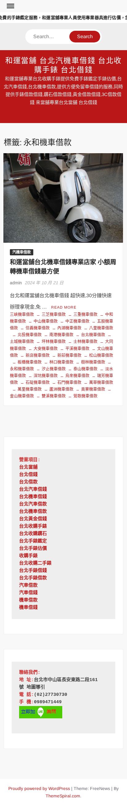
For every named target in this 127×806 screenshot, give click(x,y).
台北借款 (28, 482)
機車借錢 (28, 607)
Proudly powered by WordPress (39, 788)
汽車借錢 (28, 593)
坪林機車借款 (54, 341)
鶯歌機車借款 (85, 395)
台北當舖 (28, 467)
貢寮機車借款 (93, 389)
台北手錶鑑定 (33, 541)
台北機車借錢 (33, 497)
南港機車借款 (61, 334)
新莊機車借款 (69, 355)
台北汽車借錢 (33, 489)
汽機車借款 (21, 252)
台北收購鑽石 (33, 534)
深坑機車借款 (46, 375)
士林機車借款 (85, 341)
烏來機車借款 (77, 375)
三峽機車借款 (22, 314)
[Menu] (10, 6)
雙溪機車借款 (54, 395)
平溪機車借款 (77, 348)
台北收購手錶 (33, 526)
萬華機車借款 (101, 382)
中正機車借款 (77, 321)
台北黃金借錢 (33, 519)
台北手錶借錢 (33, 570)
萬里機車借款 (30, 389)
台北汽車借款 (33, 504)
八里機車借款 (101, 327)
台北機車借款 (93, 334)
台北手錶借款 (33, 578)
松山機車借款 (101, 355)
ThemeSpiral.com (63, 795)
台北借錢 (28, 474)
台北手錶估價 (33, 548)
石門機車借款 (69, 382)
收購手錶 (28, 556)
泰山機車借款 (85, 368)
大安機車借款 (46, 348)
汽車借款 (28, 585)
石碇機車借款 (38, 382)
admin (16, 282)
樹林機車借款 (93, 362)
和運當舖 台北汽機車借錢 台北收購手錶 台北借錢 (63, 65)
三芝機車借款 (54, 314)
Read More (63, 307)
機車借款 (28, 600)
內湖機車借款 (69, 327)
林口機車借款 (61, 362)
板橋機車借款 (30, 362)
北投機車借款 (30, 334)
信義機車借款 (38, 327)
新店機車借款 (38, 355)
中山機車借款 (46, 321)
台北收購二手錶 (35, 563)
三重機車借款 (85, 314)
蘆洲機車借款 (61, 389)
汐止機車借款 (54, 368)
